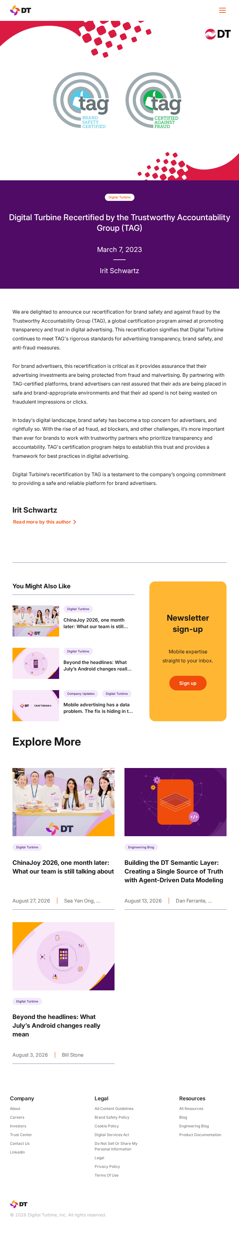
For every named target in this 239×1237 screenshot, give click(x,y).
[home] (20, 10)
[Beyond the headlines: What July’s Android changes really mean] (73, 663)
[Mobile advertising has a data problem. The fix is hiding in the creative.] (73, 705)
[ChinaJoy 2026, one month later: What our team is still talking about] (73, 621)
